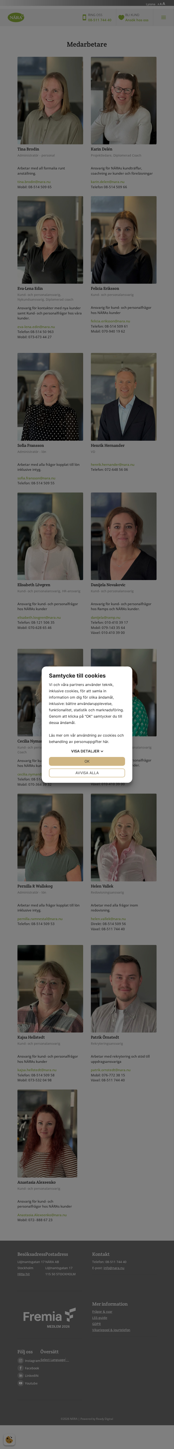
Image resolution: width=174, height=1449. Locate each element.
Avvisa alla (87, 773)
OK (87, 761)
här (105, 741)
